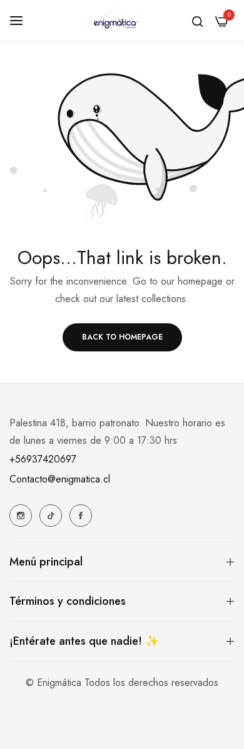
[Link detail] (20, 515)
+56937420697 (42, 459)
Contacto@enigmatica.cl (59, 479)
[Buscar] (197, 20)
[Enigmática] (122, 20)
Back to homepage (122, 337)
